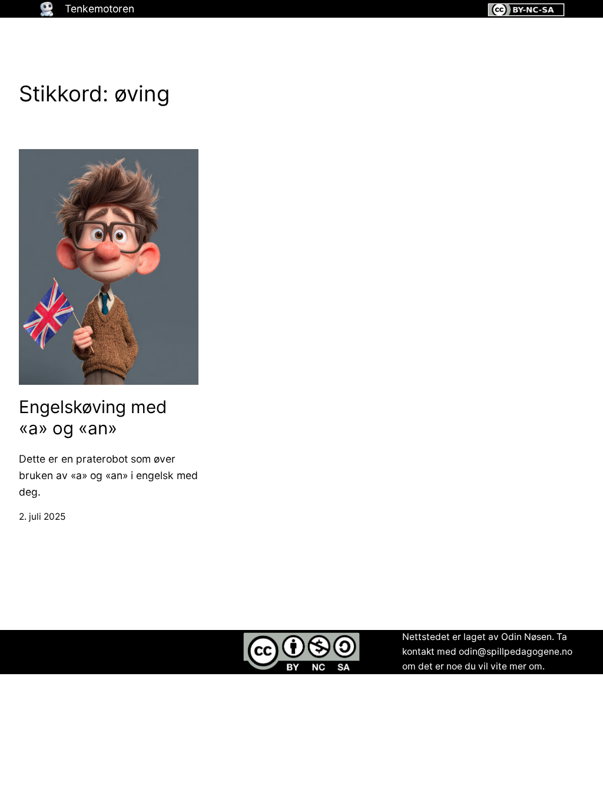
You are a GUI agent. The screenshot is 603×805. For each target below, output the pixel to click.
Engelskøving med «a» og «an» (93, 417)
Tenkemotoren (99, 8)
